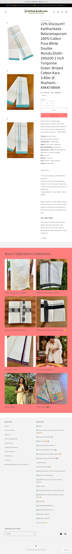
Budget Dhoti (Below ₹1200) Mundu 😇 (51, 330)
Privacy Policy (9, 443)
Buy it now (54, 115)
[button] (6, 12)
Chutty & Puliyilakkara (44, 370)
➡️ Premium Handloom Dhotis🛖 (46, 450)
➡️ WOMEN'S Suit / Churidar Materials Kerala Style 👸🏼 (49, 496)
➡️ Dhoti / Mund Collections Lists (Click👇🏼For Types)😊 (50, 431)
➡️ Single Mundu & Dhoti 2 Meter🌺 (47, 458)
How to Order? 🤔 (41, 523)
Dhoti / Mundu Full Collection (16, 293)
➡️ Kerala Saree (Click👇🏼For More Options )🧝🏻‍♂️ (50, 490)
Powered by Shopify (41, 549)
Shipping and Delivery (11, 447)
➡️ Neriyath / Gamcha (43, 518)
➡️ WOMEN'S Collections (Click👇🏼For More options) (49, 481)
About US (7, 434)
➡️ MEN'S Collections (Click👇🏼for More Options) (50, 471)
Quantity (43, 99)
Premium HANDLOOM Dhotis (15, 330)
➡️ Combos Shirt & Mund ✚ (44, 437)
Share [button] (44, 238)
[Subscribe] (34, 534)
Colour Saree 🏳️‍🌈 (42, 407)
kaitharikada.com (33, 549)
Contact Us (8, 460)
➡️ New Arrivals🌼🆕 (42, 441)
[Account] (62, 12)
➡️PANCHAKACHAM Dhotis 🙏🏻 (45, 510)
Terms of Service (10, 430)
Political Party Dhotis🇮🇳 (43, 467)
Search (7, 426)
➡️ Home (39, 426)
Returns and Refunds (11, 439)
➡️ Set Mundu (40, 486)
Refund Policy (9, 456)
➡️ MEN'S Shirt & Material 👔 (45, 475)
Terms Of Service (10, 451)
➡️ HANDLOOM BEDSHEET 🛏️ (45, 505)
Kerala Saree (9, 407)
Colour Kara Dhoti (11, 370)
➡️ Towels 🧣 (40, 501)
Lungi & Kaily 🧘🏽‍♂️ (41, 462)
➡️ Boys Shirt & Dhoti (42, 514)
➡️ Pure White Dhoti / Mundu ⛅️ (46, 445)
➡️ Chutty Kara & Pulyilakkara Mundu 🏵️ (48, 454)
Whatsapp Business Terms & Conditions (17, 464)
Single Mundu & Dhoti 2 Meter (47, 293)
